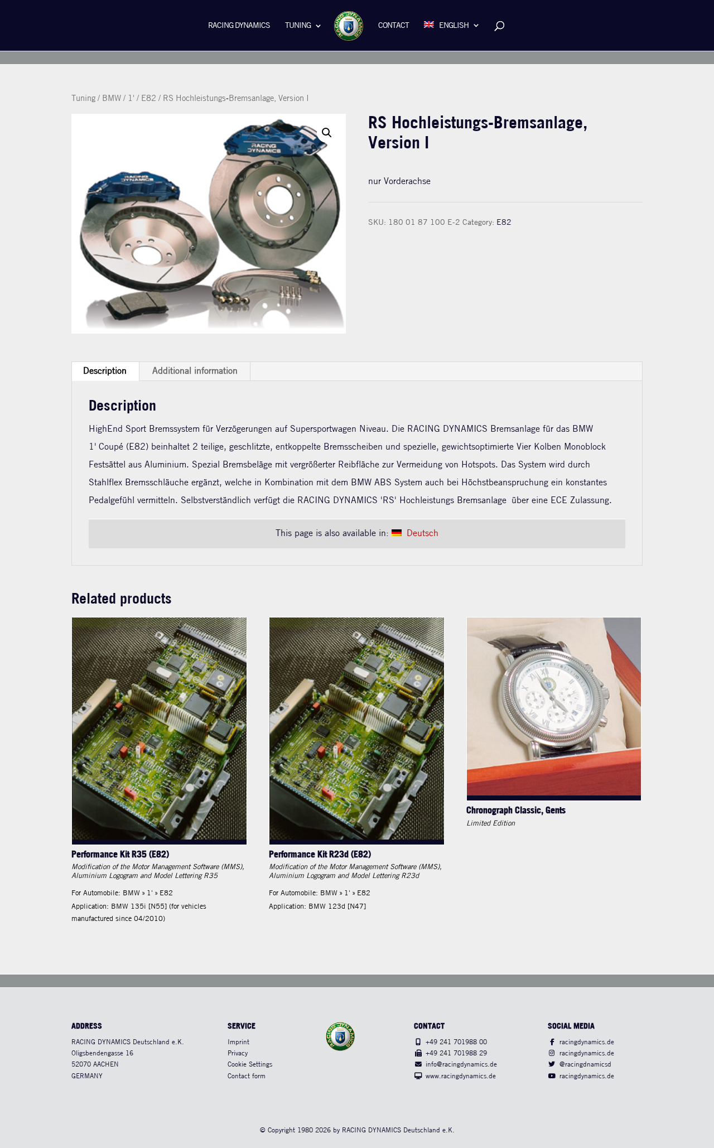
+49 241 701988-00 (456, 1042)
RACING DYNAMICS (239, 26)
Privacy (238, 1053)
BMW (111, 98)
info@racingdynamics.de (461, 1064)
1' (131, 98)
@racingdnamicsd (585, 1064)
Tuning (298, 26)
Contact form (247, 1076)
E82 (148, 98)
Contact (393, 26)
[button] (327, 133)
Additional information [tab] (195, 371)
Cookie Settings (250, 1064)
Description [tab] (105, 371)
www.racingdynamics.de (461, 1076)
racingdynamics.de (586, 1042)
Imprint (238, 1042)
